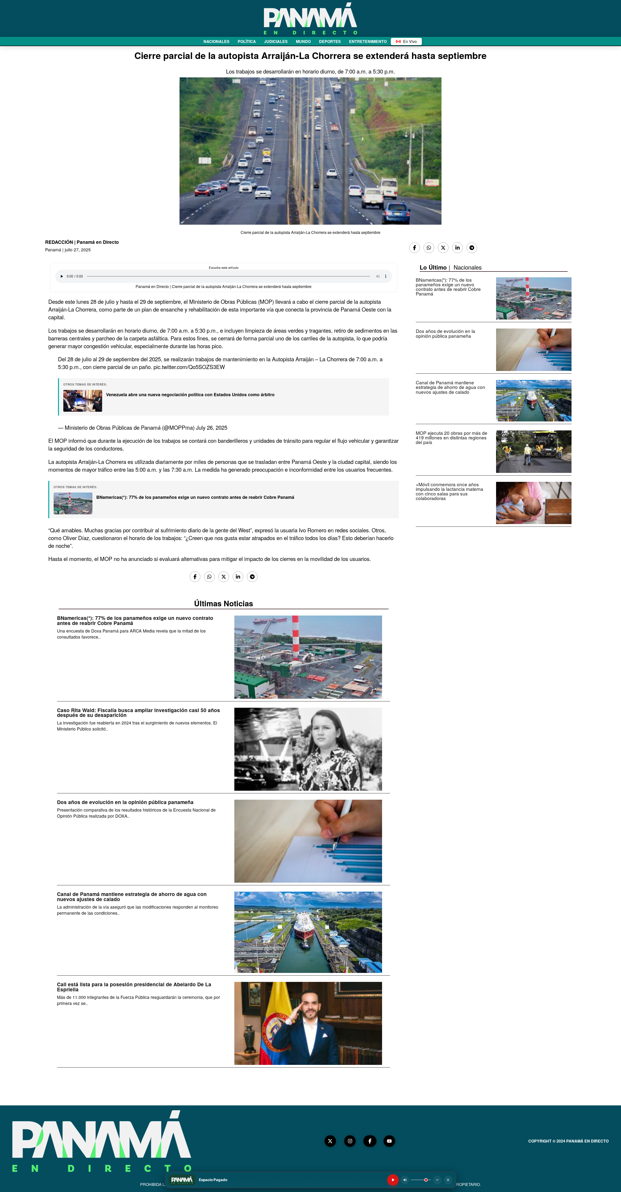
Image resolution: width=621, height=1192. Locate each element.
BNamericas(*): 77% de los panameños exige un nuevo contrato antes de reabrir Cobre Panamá (195, 497)
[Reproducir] (393, 1179)
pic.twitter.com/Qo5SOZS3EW (189, 366)
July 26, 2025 (211, 427)
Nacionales (468, 267)
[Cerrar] (448, 1180)
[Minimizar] (437, 1180)
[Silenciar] (404, 1180)
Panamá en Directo (98, 241)
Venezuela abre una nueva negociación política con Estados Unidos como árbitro (190, 394)
